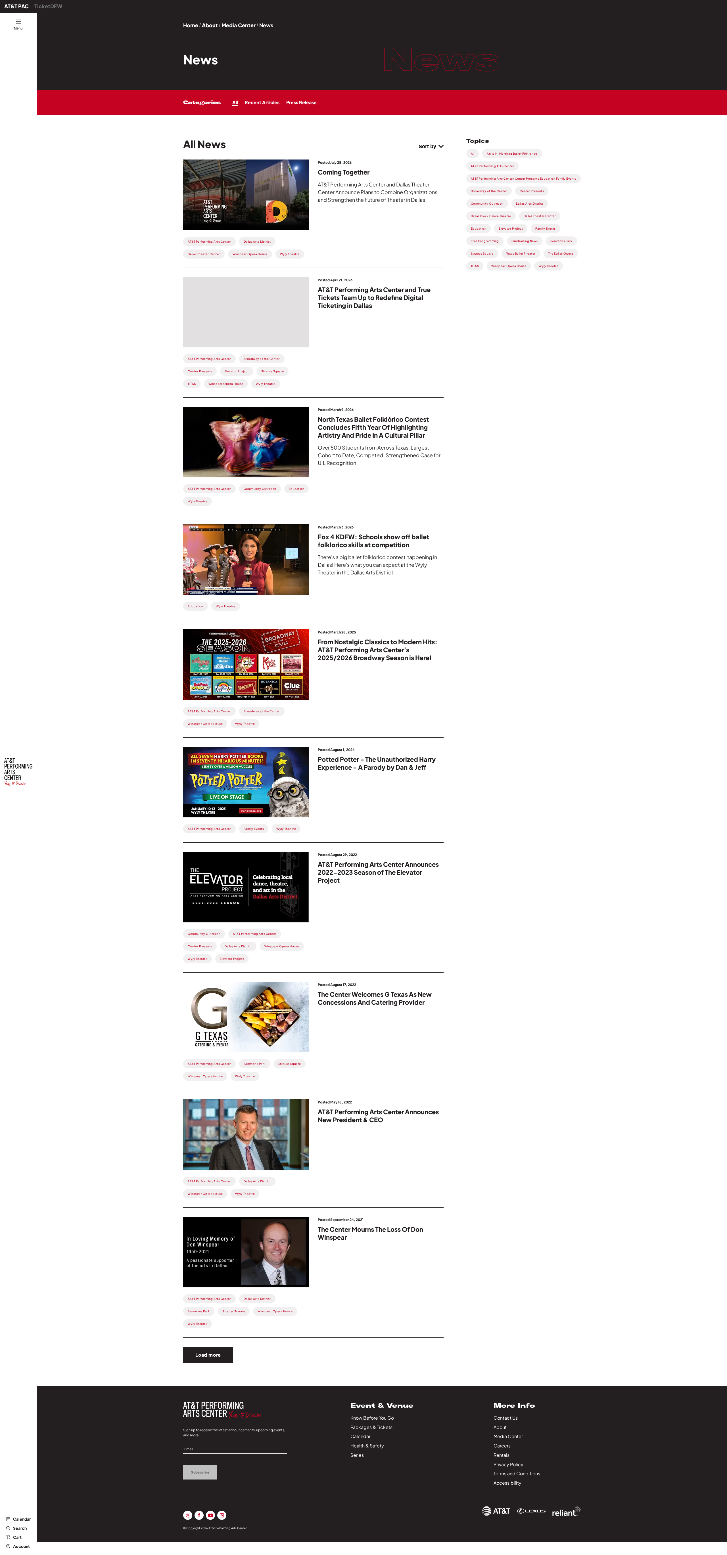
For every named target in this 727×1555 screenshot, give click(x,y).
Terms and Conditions (517, 1473)
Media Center (239, 25)
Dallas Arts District (529, 203)
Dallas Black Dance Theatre (491, 216)
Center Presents (532, 191)
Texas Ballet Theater (521, 253)
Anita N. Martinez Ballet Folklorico (512, 153)
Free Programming (485, 241)
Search (20, 1528)
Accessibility (507, 1483)
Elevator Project (511, 228)
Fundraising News (524, 241)
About (210, 25)
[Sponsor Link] (496, 1511)
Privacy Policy (508, 1464)
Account (21, 1546)
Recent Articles (262, 102)
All (235, 102)
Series (357, 1455)
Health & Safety (367, 1446)
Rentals (501, 1455)
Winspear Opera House (508, 266)
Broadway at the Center (489, 191)
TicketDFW (48, 6)
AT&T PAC (16, 6)
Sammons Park (561, 241)
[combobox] (431, 146)
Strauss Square (482, 253)
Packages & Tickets (371, 1427)
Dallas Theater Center (540, 216)
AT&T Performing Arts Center (492, 166)
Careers (502, 1446)
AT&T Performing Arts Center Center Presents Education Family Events (523, 178)
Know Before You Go (372, 1418)
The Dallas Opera (560, 253)
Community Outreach (487, 203)
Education (478, 228)
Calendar (22, 1519)
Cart (17, 1537)
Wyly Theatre (548, 266)
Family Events (545, 228)
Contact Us (506, 1418)
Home (190, 25)
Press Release (301, 102)
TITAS (475, 266)
